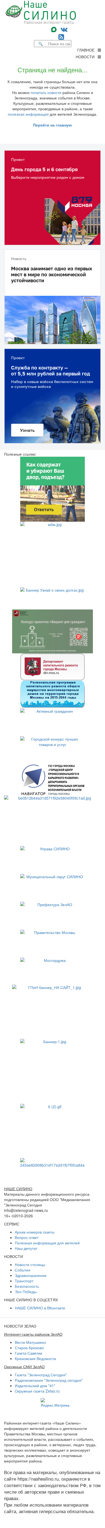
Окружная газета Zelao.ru (37, 1391)
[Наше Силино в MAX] (55, 29)
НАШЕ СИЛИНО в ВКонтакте (40, 1307)
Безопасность (27, 1286)
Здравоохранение (31, 1275)
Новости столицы (30, 1264)
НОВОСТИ (87, 56)
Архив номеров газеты (34, 1232)
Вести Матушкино (30, 1342)
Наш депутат (26, 1248)
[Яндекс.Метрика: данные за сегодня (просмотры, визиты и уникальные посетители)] (55, 1403)
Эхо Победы (26, 1291)
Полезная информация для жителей (47, 1242)
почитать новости (46, 92)
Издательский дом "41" (35, 1385)
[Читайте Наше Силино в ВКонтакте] (64, 29)
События (22, 1270)
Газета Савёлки (28, 1353)
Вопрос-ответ (26, 1237)
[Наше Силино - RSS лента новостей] (61, 36)
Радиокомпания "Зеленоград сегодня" (49, 1380)
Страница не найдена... (53, 69)
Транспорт (24, 1280)
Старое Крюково (29, 1347)
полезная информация (28, 114)
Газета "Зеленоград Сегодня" (41, 1374)
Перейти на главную (52, 125)
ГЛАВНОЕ (87, 50)
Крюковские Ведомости (35, 1358)
